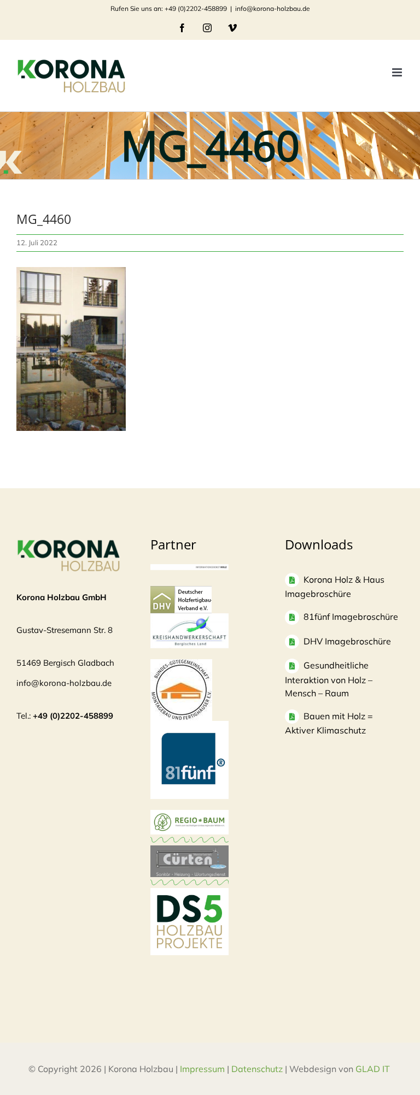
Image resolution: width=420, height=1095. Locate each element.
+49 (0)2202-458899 (73, 716)
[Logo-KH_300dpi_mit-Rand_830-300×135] (189, 618)
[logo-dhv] (181, 591)
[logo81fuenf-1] (189, 726)
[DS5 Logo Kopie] (189, 900)
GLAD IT (373, 1068)
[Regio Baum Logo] (189, 815)
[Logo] (181, 664)
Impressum (202, 1068)
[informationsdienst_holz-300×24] (189, 569)
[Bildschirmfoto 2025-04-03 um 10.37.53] (189, 850)
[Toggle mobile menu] (398, 72)
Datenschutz (257, 1068)
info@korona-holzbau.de (272, 8)
